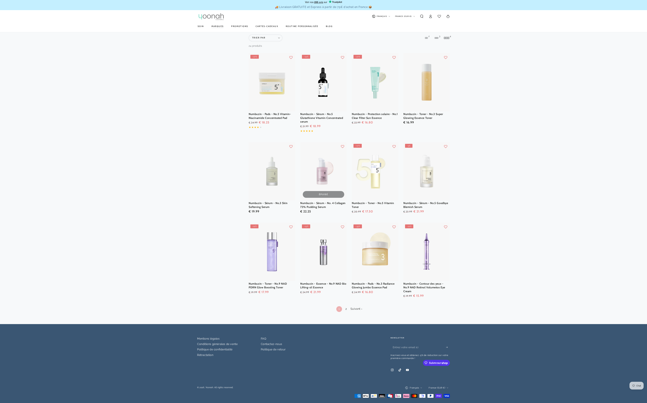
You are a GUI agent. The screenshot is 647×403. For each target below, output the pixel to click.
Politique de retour (273, 349)
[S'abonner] (448, 347)
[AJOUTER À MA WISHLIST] (291, 57)
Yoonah (209, 387)
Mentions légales (208, 338)
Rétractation (205, 355)
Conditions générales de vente (217, 344)
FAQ (263, 338)
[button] (421, 16)
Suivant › (356, 308)
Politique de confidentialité (215, 349)
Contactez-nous (271, 344)
